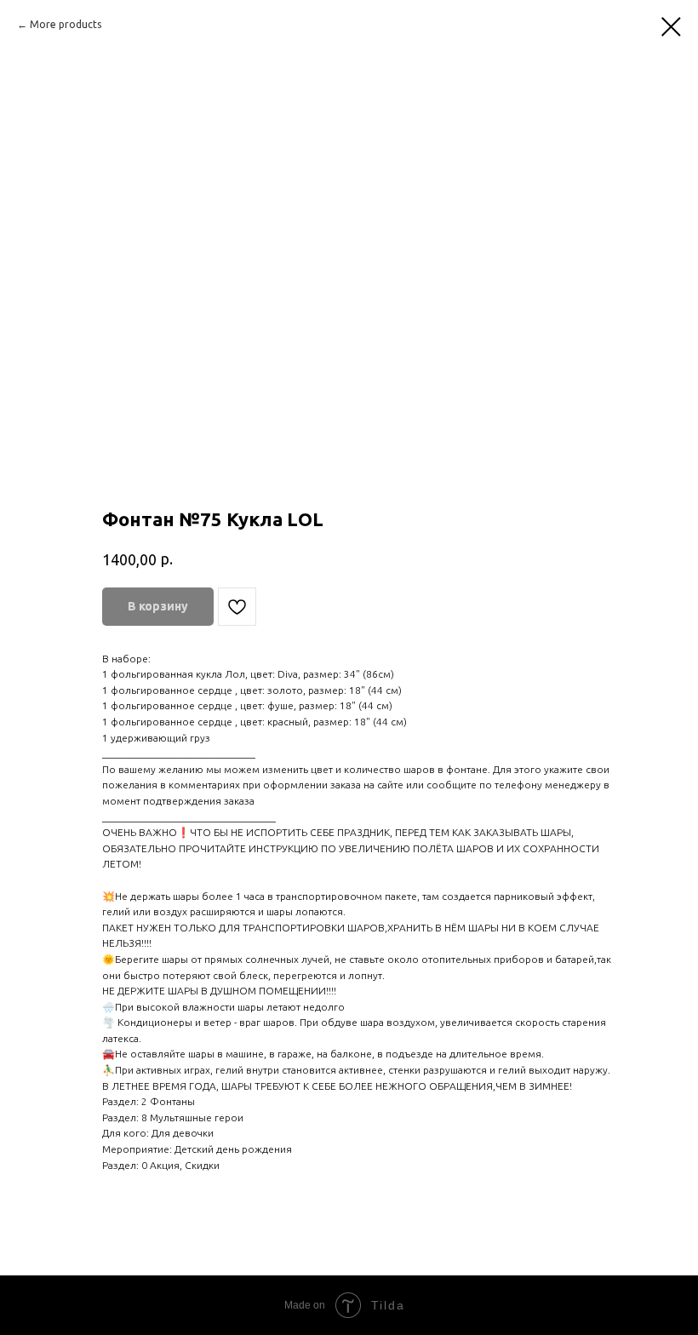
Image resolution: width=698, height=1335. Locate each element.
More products (65, 24)
